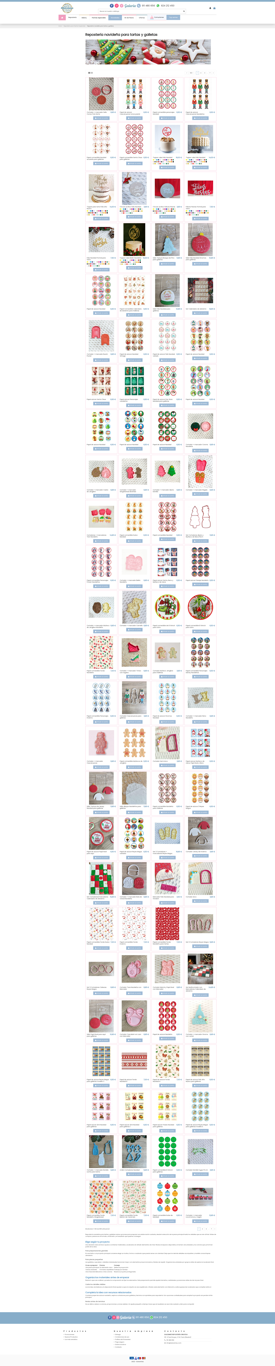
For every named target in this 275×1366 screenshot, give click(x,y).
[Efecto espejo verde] (173, 159)
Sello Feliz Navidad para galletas (161, 310)
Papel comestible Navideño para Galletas (163, 807)
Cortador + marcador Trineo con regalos (130, 672)
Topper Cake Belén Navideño (130, 258)
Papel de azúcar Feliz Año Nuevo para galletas (195, 1080)
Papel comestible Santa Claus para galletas (131, 158)
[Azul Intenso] (158, 159)
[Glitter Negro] (155, 161)
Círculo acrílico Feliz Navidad (130, 207)
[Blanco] (161, 159)
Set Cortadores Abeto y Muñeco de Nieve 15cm (194, 536)
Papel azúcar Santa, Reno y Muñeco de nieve (163, 581)
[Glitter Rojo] (158, 161)
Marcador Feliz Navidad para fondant (163, 898)
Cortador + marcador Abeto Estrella (163, 491)
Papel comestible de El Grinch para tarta (164, 626)
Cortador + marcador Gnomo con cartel (197, 1035)
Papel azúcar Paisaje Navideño (197, 580)
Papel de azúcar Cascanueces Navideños (195, 113)
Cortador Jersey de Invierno (196, 852)
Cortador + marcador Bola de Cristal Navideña (131, 898)
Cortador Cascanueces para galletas (130, 717)
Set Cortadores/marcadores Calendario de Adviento (97, 898)
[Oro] (155, 163)
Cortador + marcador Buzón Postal (97, 355)
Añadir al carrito (102, 118)
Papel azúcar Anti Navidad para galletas (96, 1126)
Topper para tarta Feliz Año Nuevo (97, 208)
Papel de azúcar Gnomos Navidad (162, 717)
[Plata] (158, 163)
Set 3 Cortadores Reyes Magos (197, 942)
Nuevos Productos (71, 1337)
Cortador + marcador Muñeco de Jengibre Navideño (98, 626)
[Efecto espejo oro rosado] (153, 161)
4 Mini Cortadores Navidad (130, 1170)
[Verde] (166, 163)
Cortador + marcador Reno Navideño (196, 717)
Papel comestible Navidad (162, 535)
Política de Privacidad (122, 1339)
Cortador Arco (191, 897)
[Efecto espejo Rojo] (171, 159)
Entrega (118, 1334)
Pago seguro (119, 1342)
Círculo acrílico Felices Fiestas (164, 207)
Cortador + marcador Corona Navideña (197, 445)
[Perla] (156, 163)
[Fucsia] (165, 159)
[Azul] (156, 159)
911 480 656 (148, 6)
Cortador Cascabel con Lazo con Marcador (130, 1035)
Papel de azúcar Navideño (162, 1034)
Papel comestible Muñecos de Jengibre (131, 762)
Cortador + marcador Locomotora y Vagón (194, 1216)
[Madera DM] (168, 161)
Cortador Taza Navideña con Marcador (130, 988)
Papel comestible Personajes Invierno (97, 717)
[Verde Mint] (165, 163)
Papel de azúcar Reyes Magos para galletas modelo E (197, 1126)
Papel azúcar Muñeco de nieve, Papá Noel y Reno (195, 762)
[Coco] (163, 159)
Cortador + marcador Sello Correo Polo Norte (97, 113)
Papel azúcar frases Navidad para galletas (163, 1126)
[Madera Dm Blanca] (165, 161)
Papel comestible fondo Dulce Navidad (98, 943)
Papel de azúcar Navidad (96, 309)
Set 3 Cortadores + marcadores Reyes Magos (162, 853)
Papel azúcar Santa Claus (96, 399)
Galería (130, 6)
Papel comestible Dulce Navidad (129, 536)
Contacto (118, 1347)
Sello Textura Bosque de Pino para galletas (163, 259)
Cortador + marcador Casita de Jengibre (97, 491)
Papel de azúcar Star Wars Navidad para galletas (163, 400)
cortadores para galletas (126, 1295)
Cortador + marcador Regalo (196, 490)
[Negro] (173, 161)
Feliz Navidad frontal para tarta (96, 259)
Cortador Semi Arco (160, 761)
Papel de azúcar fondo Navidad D (128, 1080)
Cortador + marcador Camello (131, 625)
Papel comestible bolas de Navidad (163, 1216)
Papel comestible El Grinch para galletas (163, 1171)
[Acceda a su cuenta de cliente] (210, 8)
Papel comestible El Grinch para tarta (196, 626)
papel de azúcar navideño (101, 1295)
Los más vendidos (71, 1339)
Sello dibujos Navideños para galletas (130, 807)
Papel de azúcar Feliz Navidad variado (164, 355)
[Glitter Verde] (161, 161)
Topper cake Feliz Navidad (162, 157)
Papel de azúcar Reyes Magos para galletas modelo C (98, 1080)
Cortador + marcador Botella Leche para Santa (97, 1171)
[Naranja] (171, 161)
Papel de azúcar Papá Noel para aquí (97, 853)
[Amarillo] (153, 159)
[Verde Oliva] (168, 163)
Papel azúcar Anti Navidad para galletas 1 (129, 1126)
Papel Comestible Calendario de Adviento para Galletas (131, 310)
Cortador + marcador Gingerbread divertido (128, 491)
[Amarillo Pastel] (155, 159)
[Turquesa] (163, 163)
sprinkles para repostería (154, 1295)
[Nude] (153, 163)
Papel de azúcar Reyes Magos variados (131, 853)
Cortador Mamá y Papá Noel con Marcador (163, 988)
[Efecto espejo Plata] (169, 159)
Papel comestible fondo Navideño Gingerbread (96, 1216)
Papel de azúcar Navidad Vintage (129, 355)
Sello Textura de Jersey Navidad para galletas (95, 807)
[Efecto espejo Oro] (168, 159)
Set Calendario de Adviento (196, 309)
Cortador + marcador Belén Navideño (130, 581)
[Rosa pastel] (161, 163)
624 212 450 (167, 6)
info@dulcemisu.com (174, 1343)
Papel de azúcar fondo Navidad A (161, 1080)
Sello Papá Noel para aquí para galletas (96, 1035)
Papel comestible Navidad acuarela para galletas (96, 158)
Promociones (69, 1334)
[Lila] (163, 161)
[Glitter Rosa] (160, 161)
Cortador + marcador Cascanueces (95, 762)
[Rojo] (160, 163)
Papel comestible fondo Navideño (96, 672)
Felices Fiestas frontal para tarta (196, 208)
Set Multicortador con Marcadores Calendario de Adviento (196, 989)
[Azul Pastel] (160, 159)
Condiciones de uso (122, 1337)
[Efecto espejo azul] (166, 159)
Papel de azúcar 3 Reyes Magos (195, 807)
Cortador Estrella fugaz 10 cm (197, 1170)
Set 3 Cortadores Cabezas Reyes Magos (96, 988)
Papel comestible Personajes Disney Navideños (196, 672)
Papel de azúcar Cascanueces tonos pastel (130, 113)
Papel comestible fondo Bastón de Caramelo (129, 1216)
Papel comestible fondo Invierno (129, 943)
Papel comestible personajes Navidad (163, 113)
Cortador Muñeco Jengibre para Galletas (163, 672)
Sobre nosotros (120, 1344)
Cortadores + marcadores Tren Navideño (96, 536)
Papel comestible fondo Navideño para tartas (162, 943)
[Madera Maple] (166, 161)
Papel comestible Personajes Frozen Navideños (97, 581)
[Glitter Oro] (156, 161)
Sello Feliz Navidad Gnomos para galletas (196, 259)
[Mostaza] (169, 161)
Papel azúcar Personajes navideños (129, 400)
